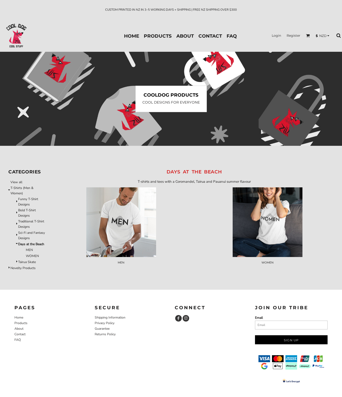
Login (276, 35)
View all (16, 182)
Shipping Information (110, 317)
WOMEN (32, 256)
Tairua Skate (27, 262)
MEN (29, 250)
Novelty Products (23, 268)
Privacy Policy (104, 323)
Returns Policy (105, 334)
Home (18, 317)
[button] (308, 36)
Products (20, 323)
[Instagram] (186, 318)
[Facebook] (178, 318)
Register (293, 35)
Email (259, 318)
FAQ (17, 340)
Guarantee (102, 328)
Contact (20, 334)
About (18, 328)
